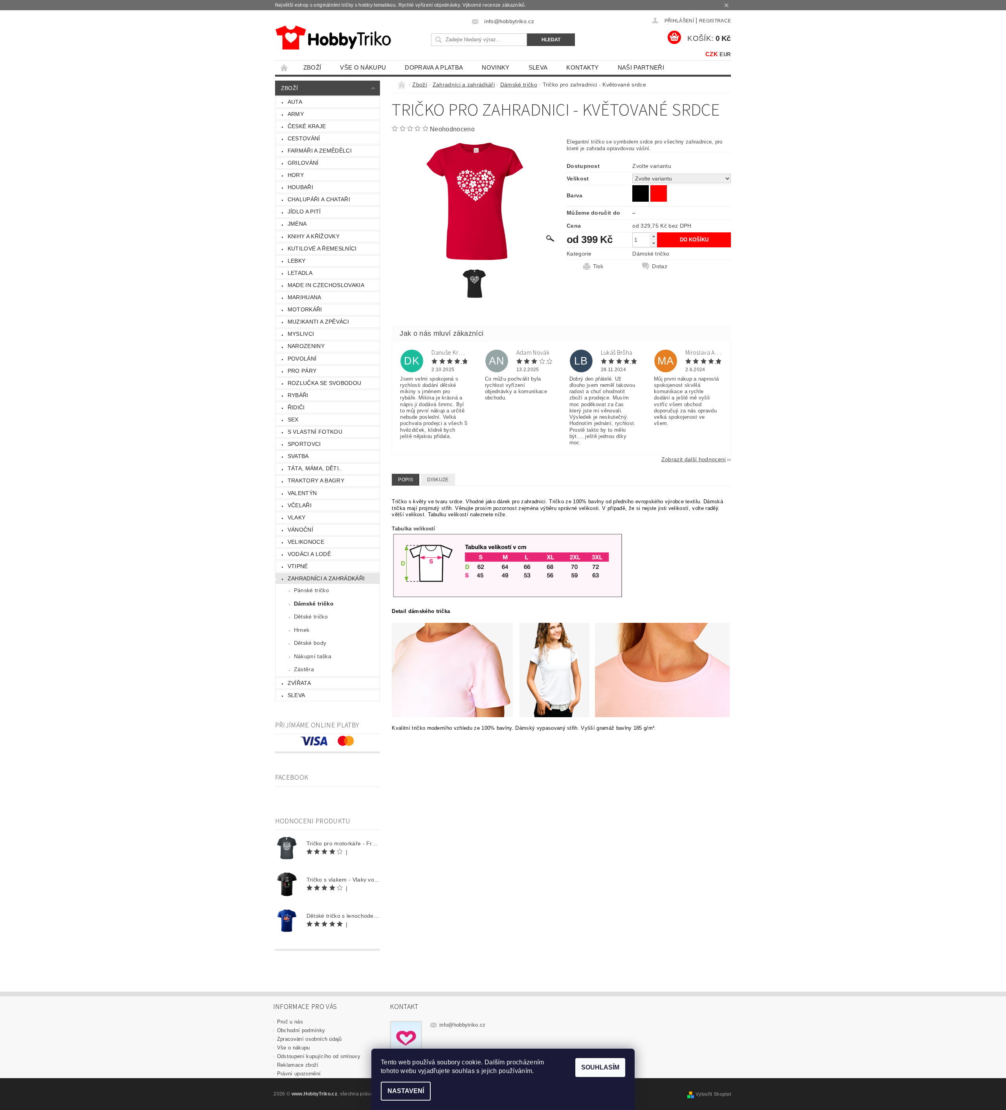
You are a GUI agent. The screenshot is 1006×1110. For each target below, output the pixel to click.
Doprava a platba (434, 67)
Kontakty (582, 67)
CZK (711, 54)
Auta (295, 102)
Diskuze (437, 479)
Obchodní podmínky (301, 1030)
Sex (293, 419)
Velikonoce (306, 542)
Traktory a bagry (316, 480)
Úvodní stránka (284, 67)
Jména (297, 224)
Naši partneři (641, 67)
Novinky (495, 67)
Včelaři (300, 505)
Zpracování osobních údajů (309, 1039)
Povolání (302, 358)
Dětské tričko (311, 616)
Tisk (598, 266)
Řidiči (296, 407)
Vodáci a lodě (309, 554)
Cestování (304, 138)
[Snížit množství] (653, 243)
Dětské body (310, 643)
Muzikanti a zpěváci (318, 321)
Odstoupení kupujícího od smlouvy (318, 1056)
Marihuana (304, 297)
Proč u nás (290, 1022)
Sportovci (304, 444)
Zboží (312, 67)
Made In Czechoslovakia (326, 285)
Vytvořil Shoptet (713, 1094)
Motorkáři (305, 309)
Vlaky (297, 517)
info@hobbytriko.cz (462, 1025)
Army (296, 114)
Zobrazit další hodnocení (693, 459)
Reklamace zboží (298, 1065)
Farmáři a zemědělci (320, 150)
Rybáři (298, 395)
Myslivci (301, 334)
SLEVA (538, 67)
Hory (296, 175)
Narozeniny (306, 346)
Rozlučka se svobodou (324, 383)
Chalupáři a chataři (319, 199)
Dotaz (659, 266)
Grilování (303, 163)
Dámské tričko (314, 603)
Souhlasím (600, 1067)
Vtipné (298, 566)
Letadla (300, 273)
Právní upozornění (299, 1074)
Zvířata (299, 683)
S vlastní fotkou (315, 432)
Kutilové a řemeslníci (322, 248)
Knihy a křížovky (314, 236)
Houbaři (300, 187)
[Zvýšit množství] (653, 236)
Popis (405, 479)
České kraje (307, 126)
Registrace (715, 21)
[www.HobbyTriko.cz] (333, 37)
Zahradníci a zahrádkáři (326, 578)
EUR (725, 54)
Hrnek (302, 630)
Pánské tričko (311, 590)
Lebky (297, 261)
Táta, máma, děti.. (315, 468)
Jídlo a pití (304, 211)
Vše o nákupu (363, 67)
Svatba (298, 456)
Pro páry (302, 371)
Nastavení (405, 1091)
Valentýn (302, 493)
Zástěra (304, 669)
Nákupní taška (312, 656)
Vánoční (300, 529)
